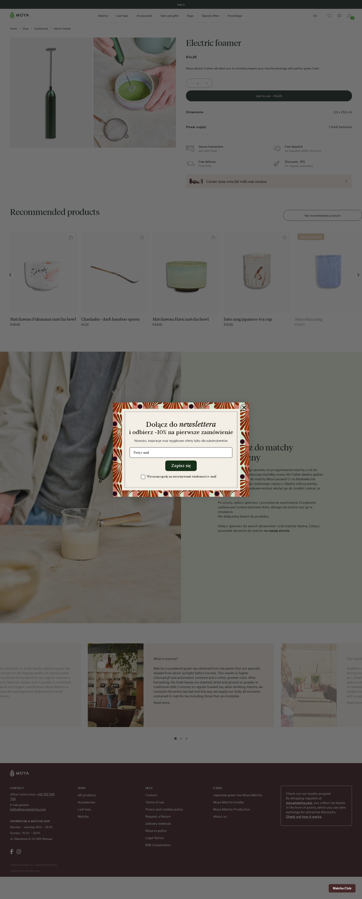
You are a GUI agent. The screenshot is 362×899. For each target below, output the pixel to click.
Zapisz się (181, 465)
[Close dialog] (244, 407)
